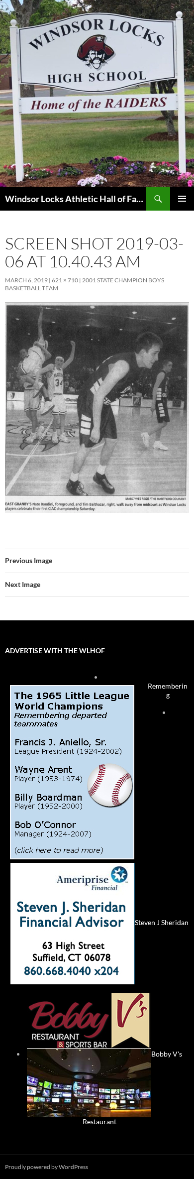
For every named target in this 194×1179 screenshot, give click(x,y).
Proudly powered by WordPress (46, 1167)
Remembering (168, 690)
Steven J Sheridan (162, 922)
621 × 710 (65, 280)
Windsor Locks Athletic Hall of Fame (75, 198)
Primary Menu (182, 199)
